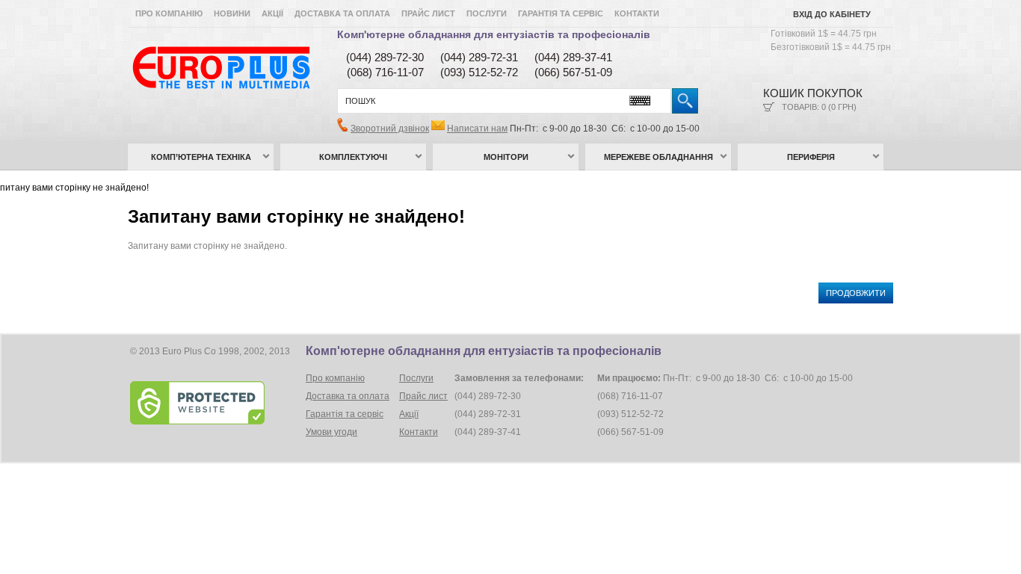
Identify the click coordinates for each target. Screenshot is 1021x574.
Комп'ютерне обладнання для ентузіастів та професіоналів (493, 34)
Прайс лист (428, 13)
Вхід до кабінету (832, 14)
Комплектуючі (353, 156)
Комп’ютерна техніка (201, 156)
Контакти (636, 13)
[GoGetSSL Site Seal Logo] (216, 403)
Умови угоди (331, 432)
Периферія (811, 156)
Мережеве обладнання (658, 156)
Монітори (506, 156)
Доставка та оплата (342, 13)
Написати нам (477, 128)
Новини (232, 13)
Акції (272, 13)
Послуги (486, 13)
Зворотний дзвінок (390, 128)
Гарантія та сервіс (560, 13)
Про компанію (169, 13)
